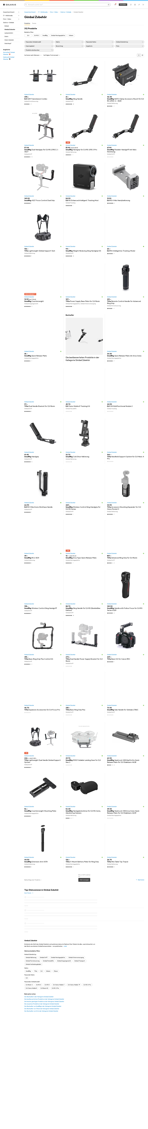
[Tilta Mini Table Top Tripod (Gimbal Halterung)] (125, 846)
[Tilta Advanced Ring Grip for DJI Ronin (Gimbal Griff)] (125, 542)
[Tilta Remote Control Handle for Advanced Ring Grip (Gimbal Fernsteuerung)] (125, 286)
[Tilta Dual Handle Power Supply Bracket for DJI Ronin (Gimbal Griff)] (84, 644)
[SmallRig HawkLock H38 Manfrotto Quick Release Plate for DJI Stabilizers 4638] (125, 745)
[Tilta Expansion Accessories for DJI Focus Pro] (43, 694)
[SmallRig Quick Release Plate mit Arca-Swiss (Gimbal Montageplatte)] (125, 339)
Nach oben (141, 880)
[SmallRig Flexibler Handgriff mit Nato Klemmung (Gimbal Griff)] (125, 135)
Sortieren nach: (29, 55)
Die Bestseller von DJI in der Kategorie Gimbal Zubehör (41, 987)
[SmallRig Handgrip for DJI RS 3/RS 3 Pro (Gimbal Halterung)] (84, 135)
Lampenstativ (8, 33)
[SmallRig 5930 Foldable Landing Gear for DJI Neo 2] (84, 745)
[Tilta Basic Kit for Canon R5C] (125, 644)
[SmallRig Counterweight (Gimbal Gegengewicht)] (43, 286)
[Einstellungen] (115, 4)
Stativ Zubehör (9, 40)
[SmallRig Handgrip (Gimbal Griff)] (43, 441)
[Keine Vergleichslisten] (135, 4)
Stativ (6, 36)
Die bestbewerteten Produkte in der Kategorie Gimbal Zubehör (44, 975)
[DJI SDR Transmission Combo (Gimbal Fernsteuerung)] (43, 84)
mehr (65, 922)
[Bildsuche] (109, 4)
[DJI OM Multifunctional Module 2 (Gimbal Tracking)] (125, 391)
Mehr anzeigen (84, 880)
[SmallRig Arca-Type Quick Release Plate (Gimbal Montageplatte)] (84, 542)
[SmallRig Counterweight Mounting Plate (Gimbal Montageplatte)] (43, 796)
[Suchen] (26, 4)
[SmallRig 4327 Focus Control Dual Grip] (43, 185)
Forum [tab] (34, 23)
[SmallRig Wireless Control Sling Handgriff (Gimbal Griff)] (43, 593)
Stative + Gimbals (8, 22)
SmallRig (45, 35)
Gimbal (6, 26)
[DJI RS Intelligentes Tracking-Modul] (125, 235)
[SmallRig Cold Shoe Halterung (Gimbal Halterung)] (84, 441)
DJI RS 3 (36, 35)
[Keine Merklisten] (139, 4)
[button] (60, 94)
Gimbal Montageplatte (58, 35)
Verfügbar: (46, 55)
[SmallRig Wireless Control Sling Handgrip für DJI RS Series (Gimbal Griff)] (84, 492)
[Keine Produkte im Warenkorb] (143, 4)
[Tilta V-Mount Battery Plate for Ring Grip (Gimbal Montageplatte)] (84, 846)
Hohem (71, 35)
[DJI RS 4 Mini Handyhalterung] (125, 185)
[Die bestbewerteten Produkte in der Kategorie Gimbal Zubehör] (84, 338)
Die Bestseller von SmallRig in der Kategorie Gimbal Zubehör (42, 982)
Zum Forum (27, 893)
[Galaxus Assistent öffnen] (131, 4)
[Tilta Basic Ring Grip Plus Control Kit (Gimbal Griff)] (43, 644)
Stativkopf (7, 43)
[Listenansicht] (142, 55)
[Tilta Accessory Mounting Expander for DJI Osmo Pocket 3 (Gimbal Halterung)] (125, 492)
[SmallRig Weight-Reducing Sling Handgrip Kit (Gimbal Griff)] (84, 235)
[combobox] (37, 55)
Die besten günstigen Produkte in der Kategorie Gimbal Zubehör (44, 977)
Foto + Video (7, 19)
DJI (28, 35)
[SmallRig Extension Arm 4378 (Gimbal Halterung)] (43, 846)
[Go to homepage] (9, 4)
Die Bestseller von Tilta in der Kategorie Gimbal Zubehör (41, 984)
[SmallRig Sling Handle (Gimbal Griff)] (84, 84)
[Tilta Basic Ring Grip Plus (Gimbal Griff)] (84, 694)
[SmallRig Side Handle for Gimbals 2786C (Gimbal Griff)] (125, 694)
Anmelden (123, 4)
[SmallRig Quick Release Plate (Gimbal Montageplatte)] (43, 339)
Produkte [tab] (27, 23)
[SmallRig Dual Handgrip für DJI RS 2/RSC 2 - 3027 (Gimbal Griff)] (43, 135)
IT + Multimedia (8, 15)
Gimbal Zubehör (9, 29)
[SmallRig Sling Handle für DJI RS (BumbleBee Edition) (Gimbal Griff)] (84, 593)
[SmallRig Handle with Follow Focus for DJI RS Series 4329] (125, 593)
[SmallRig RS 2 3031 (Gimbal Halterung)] (43, 542)
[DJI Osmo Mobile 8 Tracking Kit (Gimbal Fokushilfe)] (84, 391)
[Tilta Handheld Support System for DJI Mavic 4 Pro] (125, 441)
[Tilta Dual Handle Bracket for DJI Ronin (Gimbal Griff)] (43, 391)
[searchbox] (37, 50)
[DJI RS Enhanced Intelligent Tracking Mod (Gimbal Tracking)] (84, 185)
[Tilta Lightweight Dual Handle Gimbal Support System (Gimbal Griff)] (43, 745)
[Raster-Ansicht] (139, 55)
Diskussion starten (137, 891)
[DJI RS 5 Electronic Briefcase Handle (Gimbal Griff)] (43, 492)
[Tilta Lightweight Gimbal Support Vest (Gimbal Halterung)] (43, 235)
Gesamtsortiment (8, 12)
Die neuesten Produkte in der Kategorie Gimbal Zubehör (41, 980)
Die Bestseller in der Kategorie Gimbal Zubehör (39, 972)
